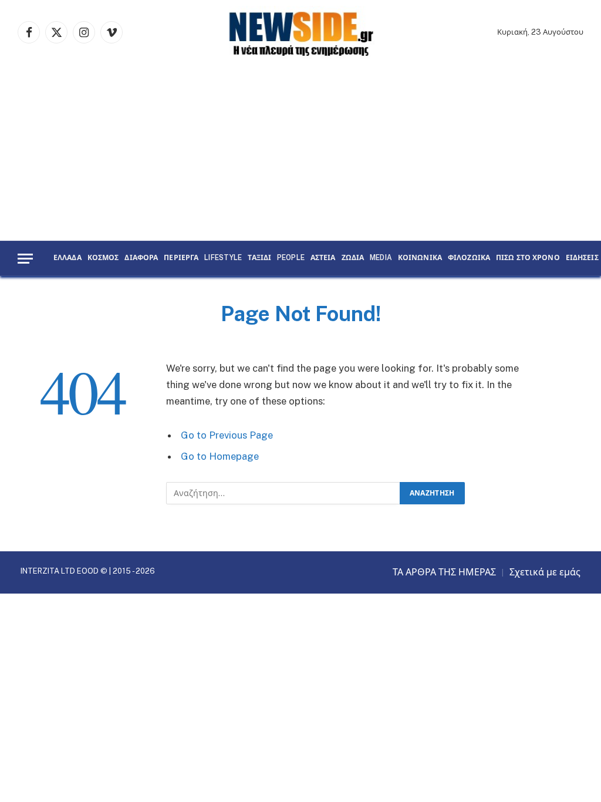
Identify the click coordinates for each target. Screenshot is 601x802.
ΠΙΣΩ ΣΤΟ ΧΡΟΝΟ (528, 258)
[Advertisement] (300, 152)
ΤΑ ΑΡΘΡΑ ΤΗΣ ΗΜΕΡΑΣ (444, 572)
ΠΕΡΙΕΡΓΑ (181, 258)
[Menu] (25, 258)
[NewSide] (300, 32)
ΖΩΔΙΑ (353, 258)
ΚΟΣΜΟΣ (103, 258)
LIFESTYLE (223, 258)
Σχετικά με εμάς (544, 572)
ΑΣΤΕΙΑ (323, 258)
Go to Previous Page (227, 435)
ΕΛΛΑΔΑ (67, 258)
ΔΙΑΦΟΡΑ (141, 258)
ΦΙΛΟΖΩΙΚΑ (469, 258)
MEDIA (381, 258)
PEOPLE (291, 258)
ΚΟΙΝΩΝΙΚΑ (420, 258)
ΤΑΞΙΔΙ (259, 258)
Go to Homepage (220, 456)
